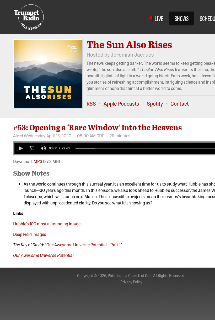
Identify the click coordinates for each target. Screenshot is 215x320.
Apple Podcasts (121, 103)
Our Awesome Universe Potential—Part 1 (83, 244)
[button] (20, 148)
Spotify (155, 103)
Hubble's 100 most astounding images (48, 223)
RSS (91, 103)
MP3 (38, 161)
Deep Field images (29, 234)
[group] (43, 148)
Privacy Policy (131, 281)
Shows (182, 18)
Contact (179, 103)
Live (158, 18)
